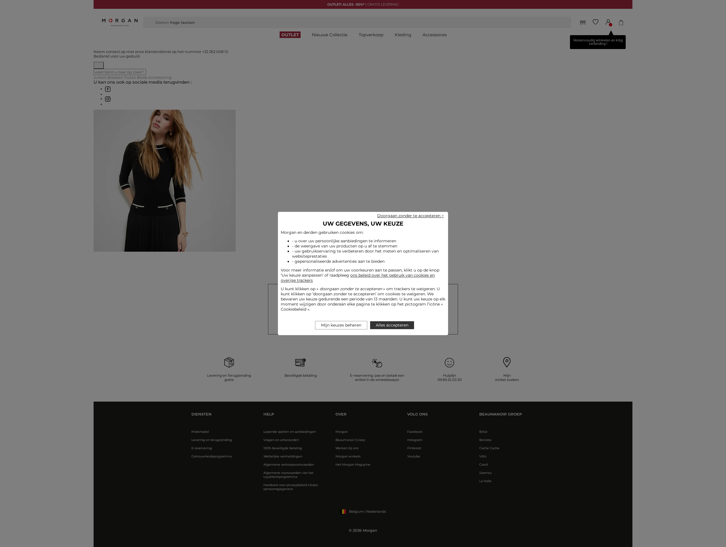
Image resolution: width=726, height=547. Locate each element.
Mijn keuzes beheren (341, 325)
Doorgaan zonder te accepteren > (410, 215)
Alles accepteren (392, 325)
